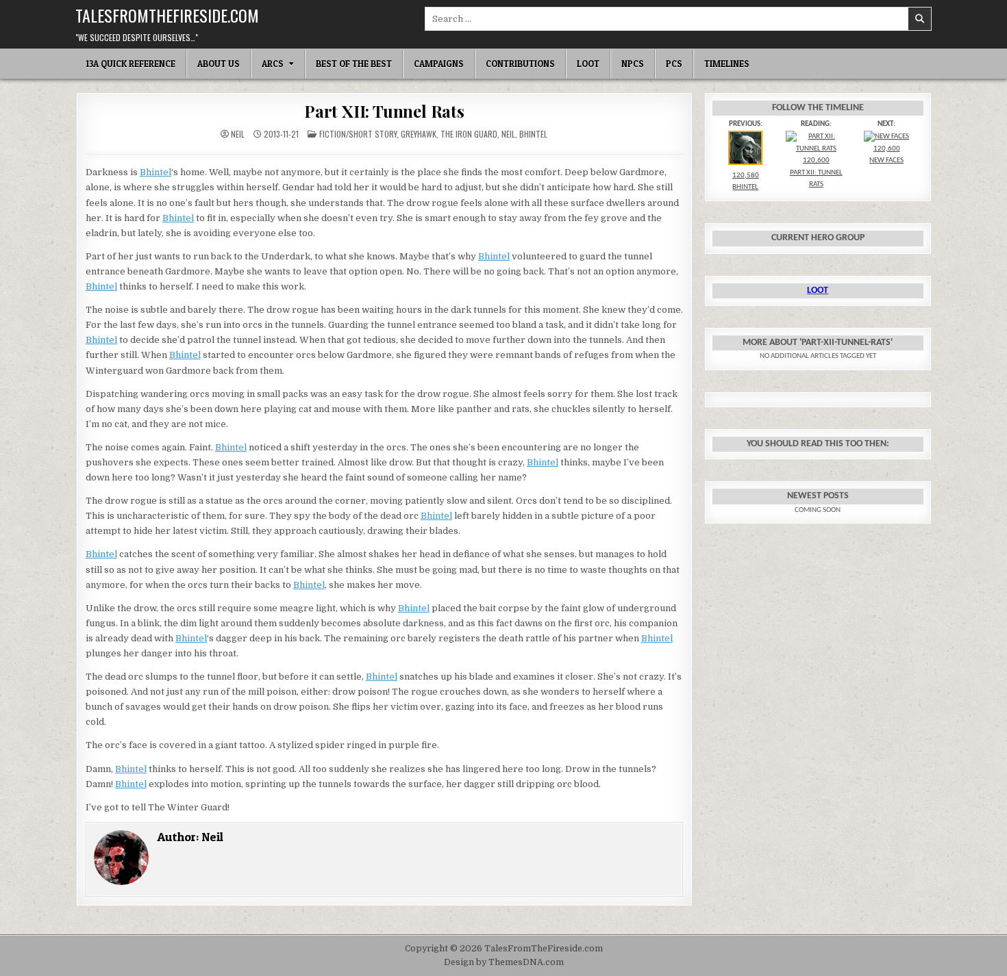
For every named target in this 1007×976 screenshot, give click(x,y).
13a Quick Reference (130, 63)
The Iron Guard (468, 134)
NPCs (632, 63)
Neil (238, 134)
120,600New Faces (886, 154)
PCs (674, 63)
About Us (218, 63)
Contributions (520, 63)
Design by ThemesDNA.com (504, 962)
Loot (588, 63)
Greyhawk (418, 134)
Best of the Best (354, 63)
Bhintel (533, 134)
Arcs (273, 63)
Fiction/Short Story (358, 134)
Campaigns (439, 63)
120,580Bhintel (745, 181)
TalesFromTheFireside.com (167, 15)
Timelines (726, 63)
